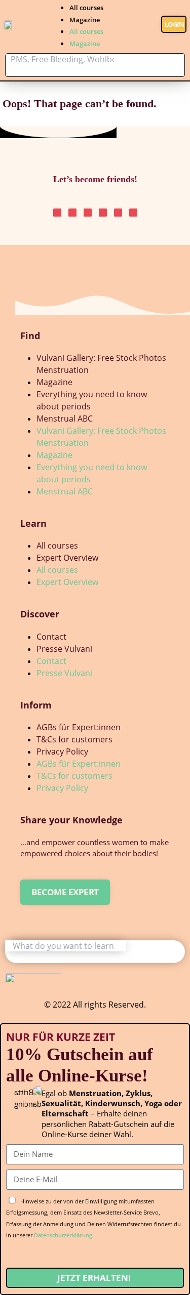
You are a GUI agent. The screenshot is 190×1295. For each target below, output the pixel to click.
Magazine (84, 19)
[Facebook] (133, 212)
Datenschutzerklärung (63, 1235)
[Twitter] (103, 212)
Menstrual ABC (64, 418)
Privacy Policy (62, 751)
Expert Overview (67, 557)
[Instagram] (57, 212)
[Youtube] (118, 212)
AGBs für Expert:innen (78, 727)
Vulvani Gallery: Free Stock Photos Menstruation (101, 363)
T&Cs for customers (74, 739)
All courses (86, 7)
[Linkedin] (88, 212)
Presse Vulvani (64, 648)
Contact (51, 636)
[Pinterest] (72, 212)
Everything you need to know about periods (91, 400)
